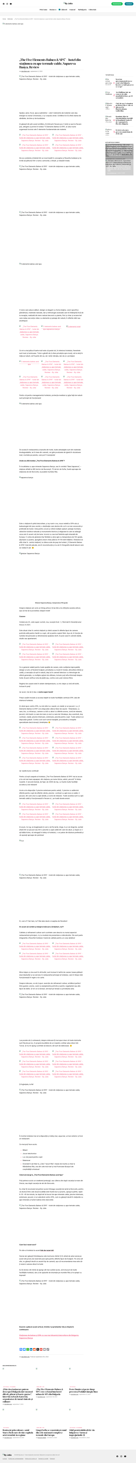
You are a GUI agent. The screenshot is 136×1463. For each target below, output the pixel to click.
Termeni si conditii (43, 1458)
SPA (43, 1386)
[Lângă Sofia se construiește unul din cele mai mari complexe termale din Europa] (51, 1417)
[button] (131, 9)
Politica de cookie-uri (31, 1458)
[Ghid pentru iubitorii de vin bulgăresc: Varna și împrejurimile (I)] (84, 1417)
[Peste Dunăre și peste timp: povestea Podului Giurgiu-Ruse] (84, 1376)
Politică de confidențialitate (15, 1458)
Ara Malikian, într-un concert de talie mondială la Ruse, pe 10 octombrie (124, 95)
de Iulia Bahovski (112, 173)
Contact (129, 4)
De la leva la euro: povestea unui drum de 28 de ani (124, 132)
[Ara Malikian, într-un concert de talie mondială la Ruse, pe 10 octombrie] (108, 94)
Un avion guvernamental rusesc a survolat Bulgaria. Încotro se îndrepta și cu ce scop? (124, 83)
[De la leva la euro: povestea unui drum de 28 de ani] (108, 132)
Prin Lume (39, 1386)
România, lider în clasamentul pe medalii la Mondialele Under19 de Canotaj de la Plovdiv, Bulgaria (124, 120)
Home (4, 19)
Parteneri (52, 1458)
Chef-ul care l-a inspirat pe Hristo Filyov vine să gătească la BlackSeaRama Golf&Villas (124, 107)
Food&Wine (13, 1386)
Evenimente (117, 4)
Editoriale (10, 19)
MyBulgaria (111, 162)
